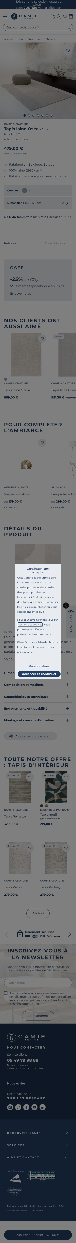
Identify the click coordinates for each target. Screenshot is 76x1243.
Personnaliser (39, 666)
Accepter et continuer (39, 674)
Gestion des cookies (30, 624)
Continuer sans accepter (38, 570)
